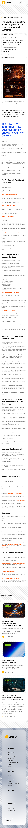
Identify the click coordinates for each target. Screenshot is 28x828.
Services (10, 775)
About (9, 795)
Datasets (10, 754)
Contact (10, 797)
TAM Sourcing (11, 752)
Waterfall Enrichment (13, 756)
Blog (9, 799)
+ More (9, 766)
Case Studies (11, 777)
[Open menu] (24, 2)
